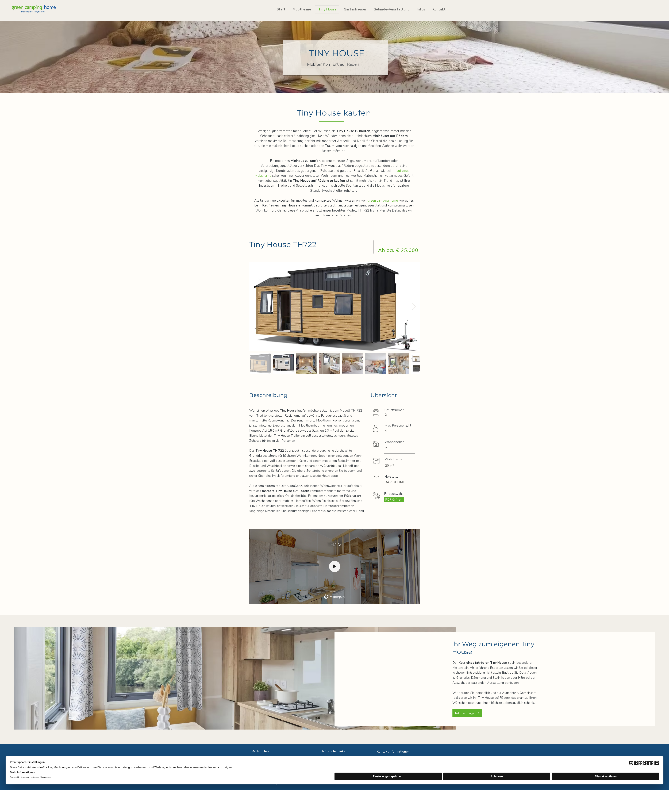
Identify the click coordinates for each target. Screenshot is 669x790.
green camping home (382, 200)
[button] (355, 9)
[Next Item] (414, 306)
